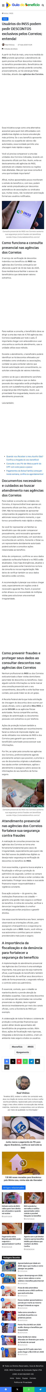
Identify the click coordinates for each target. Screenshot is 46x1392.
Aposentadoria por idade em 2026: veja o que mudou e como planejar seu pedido (30, 1266)
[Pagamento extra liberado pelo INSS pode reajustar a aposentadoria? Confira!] (12, 1228)
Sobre (18, 1378)
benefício (17, 1046)
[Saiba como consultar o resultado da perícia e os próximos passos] (9, 1316)
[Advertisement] (23, 102)
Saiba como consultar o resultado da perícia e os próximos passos (27, 1315)
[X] (12, 1061)
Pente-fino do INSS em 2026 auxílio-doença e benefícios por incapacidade (30, 1327)
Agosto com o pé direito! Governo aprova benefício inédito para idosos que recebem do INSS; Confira (34, 1241)
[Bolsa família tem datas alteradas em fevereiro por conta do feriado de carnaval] (9, 1340)
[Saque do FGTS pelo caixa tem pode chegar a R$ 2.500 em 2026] (9, 1352)
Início (5, 13)
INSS (11, 13)
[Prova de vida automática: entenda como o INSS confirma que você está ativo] (9, 1291)
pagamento (23, 1052)
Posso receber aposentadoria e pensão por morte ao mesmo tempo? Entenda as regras (30, 1302)
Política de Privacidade (23, 1382)
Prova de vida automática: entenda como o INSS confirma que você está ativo (30, 1290)
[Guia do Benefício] (23, 5)
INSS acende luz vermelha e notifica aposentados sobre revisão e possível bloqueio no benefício (32, 1211)
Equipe (25, 1378)
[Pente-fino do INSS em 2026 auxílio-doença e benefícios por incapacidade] (9, 1328)
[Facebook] (6, 1061)
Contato (33, 1378)
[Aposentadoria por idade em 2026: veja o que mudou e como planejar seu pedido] (9, 1266)
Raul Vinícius (9, 45)
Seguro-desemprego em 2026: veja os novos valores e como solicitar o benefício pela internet (31, 1278)
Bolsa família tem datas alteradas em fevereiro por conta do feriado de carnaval (31, 1339)
